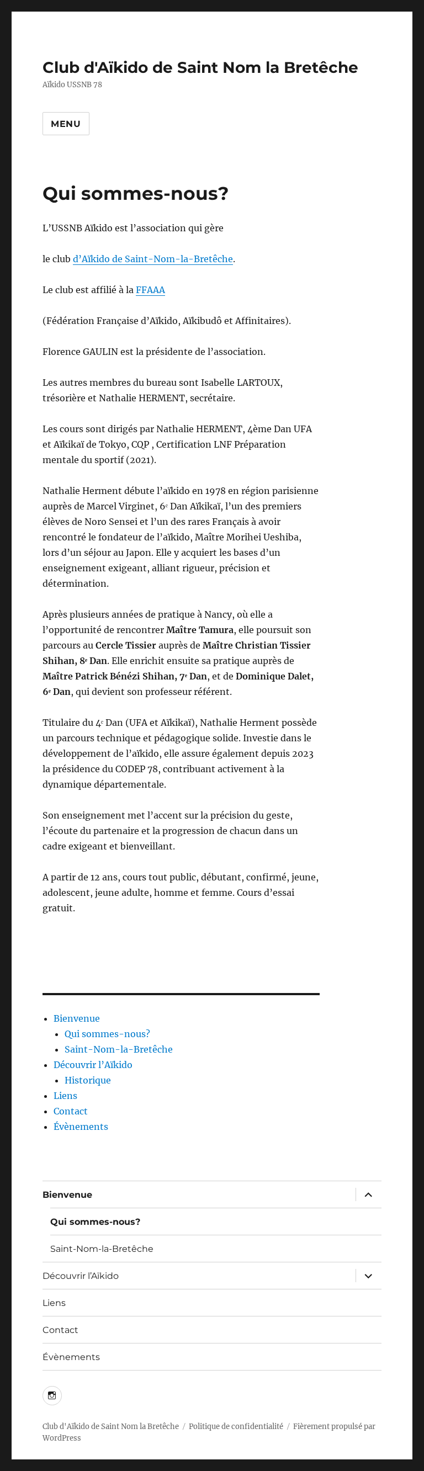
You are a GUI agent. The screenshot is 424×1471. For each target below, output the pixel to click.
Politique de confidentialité (236, 1426)
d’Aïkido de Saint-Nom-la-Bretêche (153, 258)
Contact (71, 1111)
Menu (66, 124)
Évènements (81, 1126)
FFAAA (150, 289)
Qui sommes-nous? (107, 1033)
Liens (65, 1095)
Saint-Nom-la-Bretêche (119, 1049)
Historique (88, 1080)
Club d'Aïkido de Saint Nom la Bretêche (200, 67)
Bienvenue (77, 1018)
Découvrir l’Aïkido (93, 1064)
